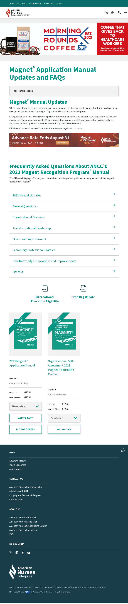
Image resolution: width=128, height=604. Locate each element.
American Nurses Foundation (23, 530)
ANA (19, 3)
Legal (57, 592)
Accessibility (38, 592)
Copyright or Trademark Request (25, 495)
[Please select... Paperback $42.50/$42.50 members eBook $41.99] (64, 418)
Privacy (49, 592)
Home (12, 3)
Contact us (16, 478)
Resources (49, 3)
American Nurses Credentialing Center (28, 525)
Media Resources (17, 464)
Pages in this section (23, 90)
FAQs (11, 534)
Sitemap (66, 592)
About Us (14, 509)
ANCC (24, 3)
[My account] (112, 12)
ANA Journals (15, 469)
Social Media (16, 543)
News (59, 3)
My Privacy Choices (17, 592)
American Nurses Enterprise (23, 517)
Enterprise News (17, 460)
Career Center (16, 499)
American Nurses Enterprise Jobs (25, 486)
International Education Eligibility (45, 299)
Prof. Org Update (83, 297)
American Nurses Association (23, 521)
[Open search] (119, 12)
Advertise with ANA (18, 491)
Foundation (35, 3)
